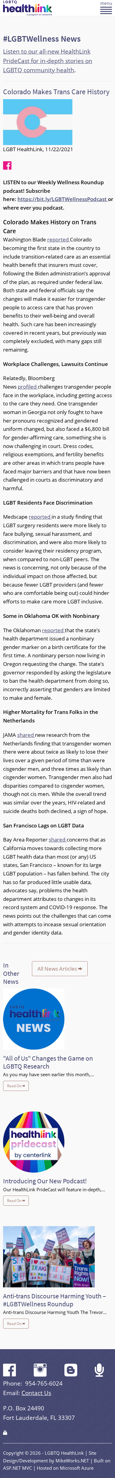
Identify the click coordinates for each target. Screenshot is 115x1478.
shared (26, 734)
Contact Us (36, 1393)
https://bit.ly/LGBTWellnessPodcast (62, 199)
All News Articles (57, 968)
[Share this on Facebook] (7, 165)
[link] (5, 1432)
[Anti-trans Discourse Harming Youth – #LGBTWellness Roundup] (49, 1258)
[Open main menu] (106, 11)
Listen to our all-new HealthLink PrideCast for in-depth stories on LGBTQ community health (47, 60)
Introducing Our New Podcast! (45, 1180)
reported (58, 239)
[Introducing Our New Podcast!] (33, 1143)
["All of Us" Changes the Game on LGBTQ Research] (33, 1021)
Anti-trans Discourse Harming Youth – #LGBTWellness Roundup (54, 1299)
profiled (28, 386)
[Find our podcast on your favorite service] (99, 1374)
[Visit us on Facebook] (9, 1374)
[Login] (5, 1432)
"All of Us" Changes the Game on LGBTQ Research (48, 1062)
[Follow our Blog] (70, 1374)
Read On (14, 1086)
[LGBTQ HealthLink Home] (27, 7)
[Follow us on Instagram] (40, 1374)
